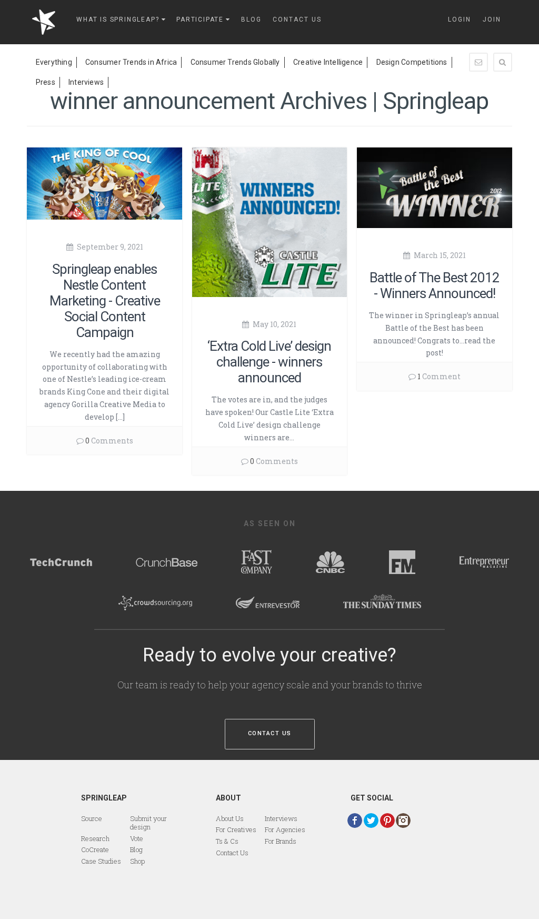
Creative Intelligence (328, 62)
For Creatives (236, 829)
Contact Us (270, 733)
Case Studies (101, 861)
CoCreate (95, 849)
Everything (54, 62)
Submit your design (148, 823)
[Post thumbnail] (104, 182)
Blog (136, 849)
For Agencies (285, 829)
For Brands (280, 841)
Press (45, 82)
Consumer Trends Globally (235, 62)
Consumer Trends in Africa (131, 62)
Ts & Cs (227, 841)
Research (95, 838)
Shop (137, 861)
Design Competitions (411, 62)
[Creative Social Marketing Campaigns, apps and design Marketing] (46, 22)
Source (91, 818)
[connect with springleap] (354, 820)
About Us (230, 818)
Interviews (86, 82)
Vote (136, 838)
